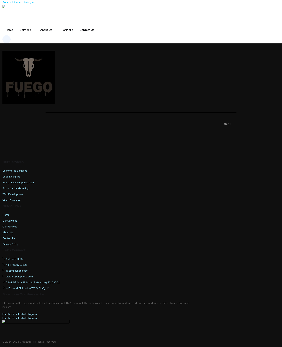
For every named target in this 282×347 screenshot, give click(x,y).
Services (25, 30)
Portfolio (67, 30)
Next (227, 123)
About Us (46, 30)
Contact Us (87, 30)
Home (9, 30)
